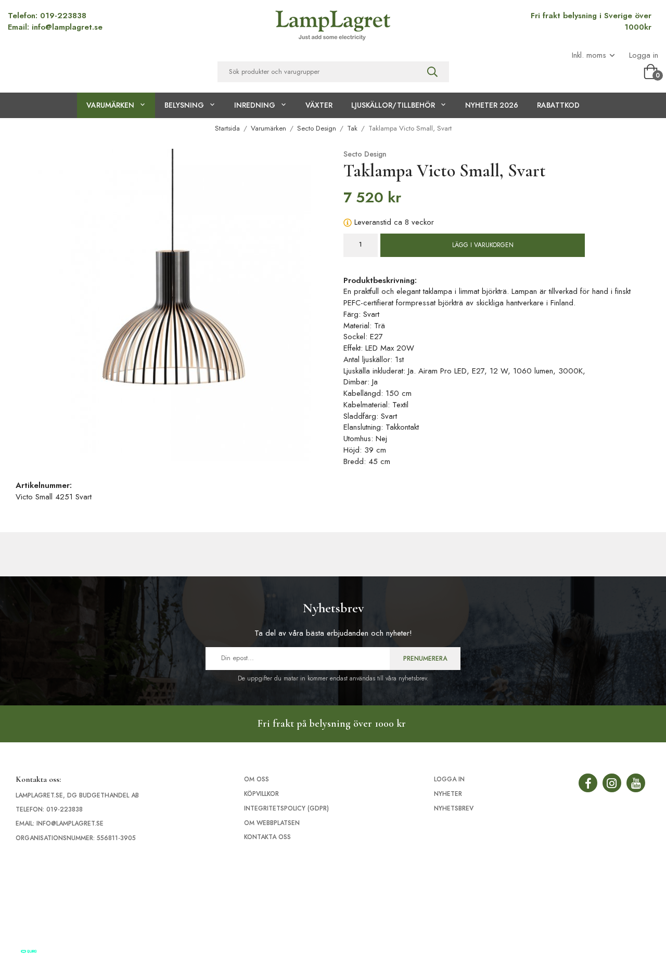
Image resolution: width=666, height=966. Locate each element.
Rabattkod (558, 105)
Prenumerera (425, 658)
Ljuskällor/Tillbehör (393, 105)
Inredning (254, 105)
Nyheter (448, 793)
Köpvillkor (261, 793)
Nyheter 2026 (491, 105)
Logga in (643, 55)
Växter (318, 105)
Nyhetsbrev (453, 808)
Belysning (184, 105)
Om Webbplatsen (272, 823)
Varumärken (110, 105)
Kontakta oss (267, 837)
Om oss (256, 779)
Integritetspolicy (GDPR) (286, 808)
